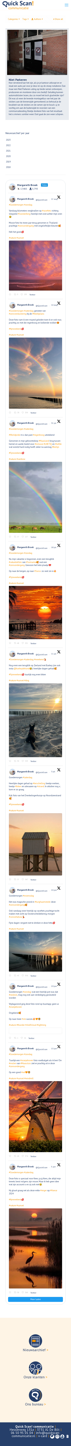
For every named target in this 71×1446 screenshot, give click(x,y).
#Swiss (37, 571)
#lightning (41, 1025)
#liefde (58, 444)
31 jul (54, 423)
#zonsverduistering (17, 313)
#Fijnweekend (15, 453)
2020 (8, 156)
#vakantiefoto (15, 562)
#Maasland (44, 440)
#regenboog (38, 435)
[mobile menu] (66, 5)
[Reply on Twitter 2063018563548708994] (10, 1292)
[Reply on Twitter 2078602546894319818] (10, 643)
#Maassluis (25, 1063)
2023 (8, 139)
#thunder (21, 1025)
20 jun (54, 986)
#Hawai (53, 1190)
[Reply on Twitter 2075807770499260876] (10, 761)
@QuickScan (41, 200)
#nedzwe (13, 994)
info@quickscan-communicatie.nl (36, 1434)
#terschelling (39, 783)
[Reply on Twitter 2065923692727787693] (10, 1156)
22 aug (54, 199)
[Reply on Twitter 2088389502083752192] (10, 413)
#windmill (29, 1078)
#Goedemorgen (16, 204)
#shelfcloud (30, 1025)
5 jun (53, 1166)
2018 (8, 167)
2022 (8, 145)
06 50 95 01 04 (22, 1433)
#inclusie (39, 444)
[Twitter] (52, 1436)
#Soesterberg (24, 213)
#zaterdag (28, 310)
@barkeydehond (21, 668)
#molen (12, 1063)
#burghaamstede (42, 901)
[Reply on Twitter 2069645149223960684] (10, 976)
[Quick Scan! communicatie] (17, 5)
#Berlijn (55, 447)
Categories (13, 19)
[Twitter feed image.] (35, 265)
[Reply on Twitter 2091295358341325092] (10, 295)
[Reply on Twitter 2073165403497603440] (10, 879)
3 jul (53, 771)
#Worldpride (14, 435)
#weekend (39, 659)
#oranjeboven (15, 1007)
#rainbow (21, 459)
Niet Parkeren (18, 80)
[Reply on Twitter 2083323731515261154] (10, 537)
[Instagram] (57, 1436)
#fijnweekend (15, 328)
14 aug (54, 305)
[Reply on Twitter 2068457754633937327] (10, 1038)
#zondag (28, 204)
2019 (8, 161)
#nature (12, 237)
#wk (24, 1019)
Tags (24, 19)
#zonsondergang (26, 225)
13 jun (54, 1048)
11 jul (54, 653)
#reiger (43, 1190)
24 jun (54, 890)
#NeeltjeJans (38, 313)
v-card (42, 1436)
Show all (59, 19)
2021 (8, 150)
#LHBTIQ (48, 444)
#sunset (20, 237)
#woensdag (28, 895)
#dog (26, 680)
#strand (40, 786)
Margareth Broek (25, 199)
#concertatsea (15, 917)
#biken (18, 786)
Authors (37, 19)
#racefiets (46, 210)
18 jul (54, 547)
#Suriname (31, 562)
